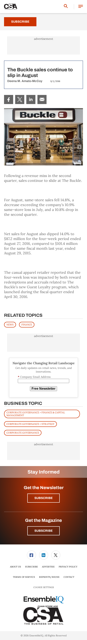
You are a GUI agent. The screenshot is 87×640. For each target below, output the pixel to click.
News (10, 324)
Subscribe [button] (43, 498)
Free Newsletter (43, 388)
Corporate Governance (22, 432)
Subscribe (20, 21)
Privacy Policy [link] (68, 566)
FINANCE (26, 324)
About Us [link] (15, 566)
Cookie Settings (43, 587)
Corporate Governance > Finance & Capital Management (35, 414)
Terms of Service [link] (24, 577)
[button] (80, 6)
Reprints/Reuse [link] (49, 577)
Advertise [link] (48, 566)
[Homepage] (10, 7)
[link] (8, 99)
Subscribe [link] (31, 566)
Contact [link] (69, 577)
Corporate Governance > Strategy (30, 423)
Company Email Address (34, 377)
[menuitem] (8, 99)
